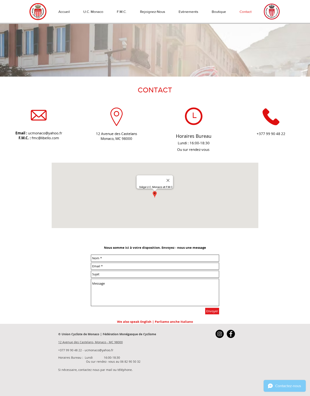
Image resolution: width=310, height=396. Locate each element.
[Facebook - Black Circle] (231, 334)
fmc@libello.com (45, 137)
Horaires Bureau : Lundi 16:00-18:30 (89, 357)
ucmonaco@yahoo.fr (45, 133)
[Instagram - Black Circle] (220, 334)
